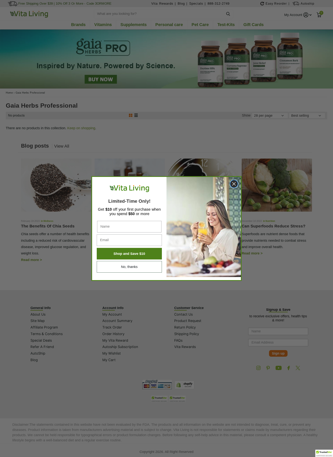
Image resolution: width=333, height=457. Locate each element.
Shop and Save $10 (129, 254)
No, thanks (129, 267)
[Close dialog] (234, 184)
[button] (324, 453)
